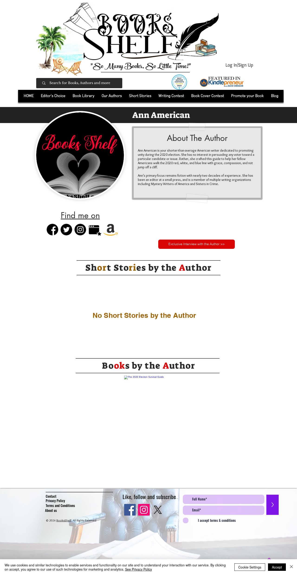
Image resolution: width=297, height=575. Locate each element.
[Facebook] (130, 510)
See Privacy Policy (138, 569)
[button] (83, 96)
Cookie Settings (249, 567)
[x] (158, 510)
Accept (277, 567)
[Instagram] (144, 510)
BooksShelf (63, 520)
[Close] (291, 567)
